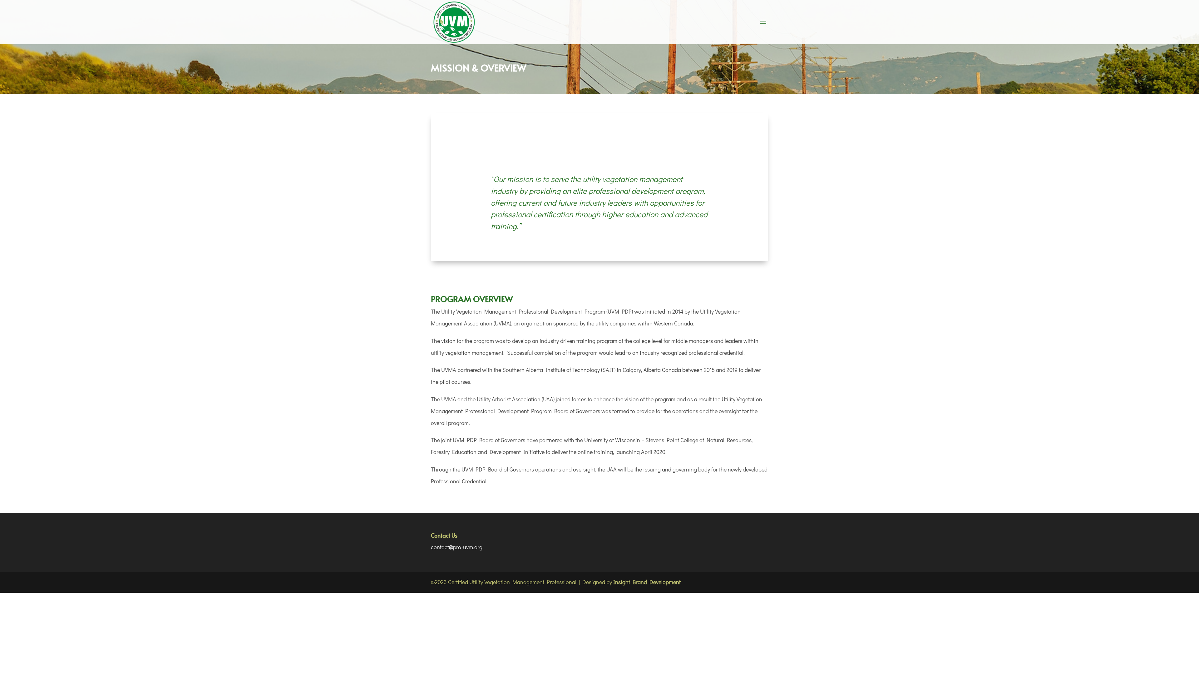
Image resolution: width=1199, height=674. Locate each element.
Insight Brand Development (647, 582)
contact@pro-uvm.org (456, 547)
